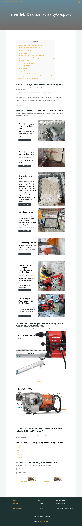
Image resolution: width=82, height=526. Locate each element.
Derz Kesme (19, 447)
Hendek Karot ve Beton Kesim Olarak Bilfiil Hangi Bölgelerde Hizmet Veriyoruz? (36, 75)
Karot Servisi (19, 457)
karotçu (21, 87)
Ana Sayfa (14, 500)
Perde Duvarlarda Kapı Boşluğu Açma (28, 48)
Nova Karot (19, 452)
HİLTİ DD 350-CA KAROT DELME (27, 60)
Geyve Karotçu (23, 481)
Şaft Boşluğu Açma (24, 52)
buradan (39, 381)
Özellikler (26, 65)
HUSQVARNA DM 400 (25, 68)
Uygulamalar (26, 66)
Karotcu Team (20, 454)
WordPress (45, 521)
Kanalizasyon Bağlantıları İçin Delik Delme (29, 57)
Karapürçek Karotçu (48, 481)
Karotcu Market (20, 445)
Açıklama (24, 70)
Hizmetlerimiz (15, 503)
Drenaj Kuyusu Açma (25, 50)
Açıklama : (24, 61)
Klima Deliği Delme (24, 53)
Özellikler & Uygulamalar (28, 63)
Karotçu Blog (15, 506)
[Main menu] (78, 2)
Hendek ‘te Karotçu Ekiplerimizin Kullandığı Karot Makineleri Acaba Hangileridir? (36, 58)
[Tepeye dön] (77, 521)
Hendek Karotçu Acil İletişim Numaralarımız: (28, 78)
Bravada (39, 521)
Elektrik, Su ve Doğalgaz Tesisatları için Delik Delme (31, 55)
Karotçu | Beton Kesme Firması (13, 1)
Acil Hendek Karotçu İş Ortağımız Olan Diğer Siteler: (30, 76)
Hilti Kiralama (20, 448)
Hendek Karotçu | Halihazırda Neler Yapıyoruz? (27, 44)
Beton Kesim (19, 455)
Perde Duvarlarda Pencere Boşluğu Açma (29, 47)
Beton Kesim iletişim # (17, 508)
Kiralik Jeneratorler (21, 450)
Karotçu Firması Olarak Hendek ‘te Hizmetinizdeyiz (30, 45)
